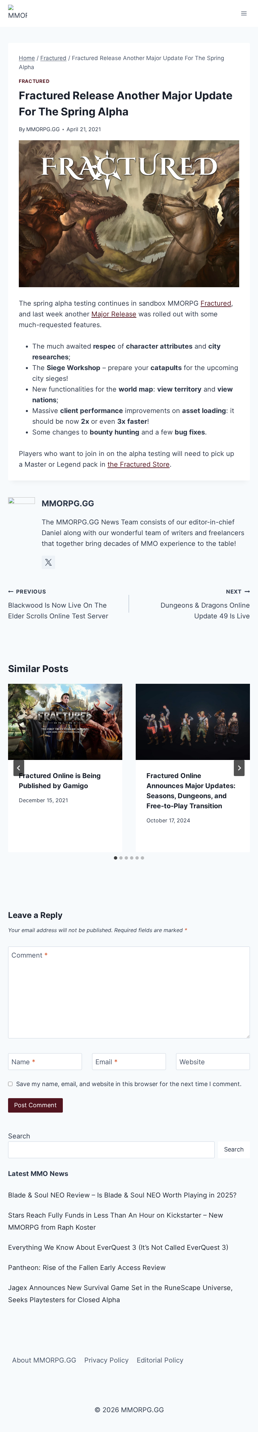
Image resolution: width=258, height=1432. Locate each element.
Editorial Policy (160, 1360)
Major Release (113, 314)
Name (23, 1062)
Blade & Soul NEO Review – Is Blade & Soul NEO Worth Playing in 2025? (122, 1195)
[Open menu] (244, 13)
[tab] (115, 858)
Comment (29, 955)
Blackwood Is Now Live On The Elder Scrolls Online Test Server (58, 604)
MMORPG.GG (43, 129)
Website (192, 1062)
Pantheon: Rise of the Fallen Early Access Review (87, 1268)
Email (106, 1062)
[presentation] (65, 722)
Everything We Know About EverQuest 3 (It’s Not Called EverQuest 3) (118, 1247)
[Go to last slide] (18, 768)
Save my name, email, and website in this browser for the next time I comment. (129, 1083)
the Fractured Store (139, 464)
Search (19, 1136)
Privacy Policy (106, 1360)
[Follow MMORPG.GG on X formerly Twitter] (48, 562)
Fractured (34, 81)
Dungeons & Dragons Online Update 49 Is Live (205, 604)
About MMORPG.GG (44, 1360)
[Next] (239, 768)
